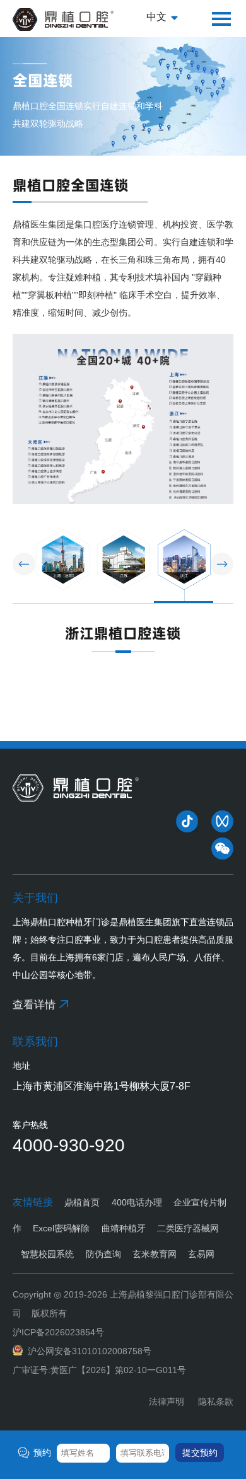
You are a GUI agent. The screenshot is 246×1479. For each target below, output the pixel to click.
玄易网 (201, 1254)
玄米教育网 (154, 1254)
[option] (63, 566)
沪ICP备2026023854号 (58, 1332)
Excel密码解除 (61, 1228)
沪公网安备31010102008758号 (89, 1351)
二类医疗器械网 (188, 1228)
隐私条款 (215, 1401)
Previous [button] (24, 564)
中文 (156, 16)
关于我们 (35, 898)
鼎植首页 (82, 1202)
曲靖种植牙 (123, 1228)
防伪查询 (103, 1254)
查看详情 (34, 1005)
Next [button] (222, 564)
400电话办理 (136, 1202)
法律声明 (166, 1401)
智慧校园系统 (47, 1254)
